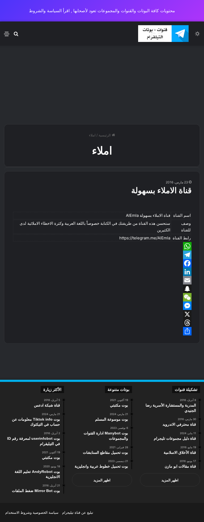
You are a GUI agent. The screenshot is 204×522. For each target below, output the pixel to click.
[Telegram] (102, 255)
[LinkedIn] (102, 272)
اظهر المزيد (170, 480)
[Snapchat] (102, 288)
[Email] (102, 280)
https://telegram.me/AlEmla (144, 237)
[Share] (102, 331)
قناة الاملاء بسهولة (161, 190)
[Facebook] (102, 263)
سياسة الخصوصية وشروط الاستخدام (31, 512)
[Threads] (102, 322)
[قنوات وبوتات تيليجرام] (163, 33)
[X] (102, 314)
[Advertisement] (102, 84)
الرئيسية (105, 135)
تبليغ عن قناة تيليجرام (77, 512)
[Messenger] (102, 305)
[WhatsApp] (102, 246)
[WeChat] (102, 297)
